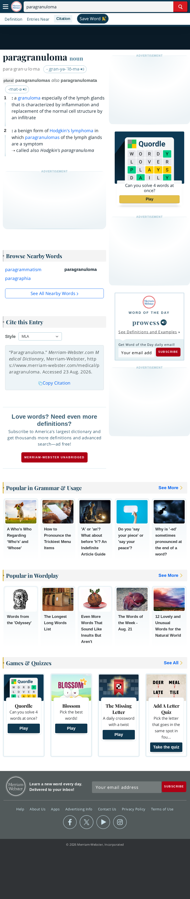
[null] (164, 322)
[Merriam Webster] (149, 302)
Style (10, 336)
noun (76, 58)
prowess (146, 322)
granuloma (29, 98)
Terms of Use (162, 808)
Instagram (120, 822)
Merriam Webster (16, 786)
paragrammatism (23, 269)
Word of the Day (149, 313)
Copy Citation (56, 383)
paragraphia (18, 278)
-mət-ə (15, 89)
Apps (56, 808)
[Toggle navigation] (5, 6)
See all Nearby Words (53, 293)
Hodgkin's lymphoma (71, 131)
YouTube (103, 822)
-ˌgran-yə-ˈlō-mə (63, 69)
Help (20, 808)
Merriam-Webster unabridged (54, 457)
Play (149, 199)
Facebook (70, 822)
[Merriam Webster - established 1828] (16, 6)
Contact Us (107, 808)
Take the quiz (166, 747)
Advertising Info (79, 808)
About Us (38, 808)
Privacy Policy (134, 808)
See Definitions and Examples (147, 331)
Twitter (86, 822)
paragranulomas (42, 137)
